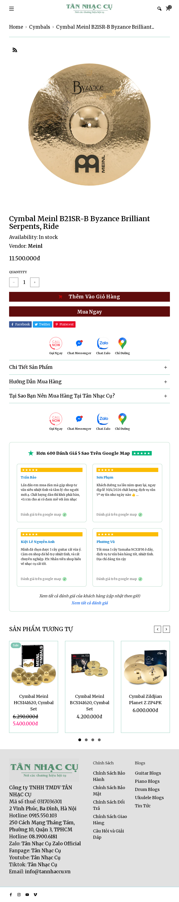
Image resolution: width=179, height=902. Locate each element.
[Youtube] (27, 894)
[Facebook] (11, 894)
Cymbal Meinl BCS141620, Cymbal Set (33, 703)
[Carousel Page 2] (86, 739)
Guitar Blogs (148, 773)
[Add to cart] (89, 297)
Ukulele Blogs (149, 797)
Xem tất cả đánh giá (89, 603)
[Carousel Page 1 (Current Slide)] (79, 739)
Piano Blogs (147, 781)
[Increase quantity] (34, 282)
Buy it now (89, 311)
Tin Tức (143, 805)
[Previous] (157, 629)
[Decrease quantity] (13, 282)
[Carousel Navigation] (162, 629)
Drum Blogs (147, 789)
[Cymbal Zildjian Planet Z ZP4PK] (89, 665)
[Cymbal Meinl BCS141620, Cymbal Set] (33, 665)
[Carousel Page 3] (92, 739)
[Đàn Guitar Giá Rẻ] (89, 8)
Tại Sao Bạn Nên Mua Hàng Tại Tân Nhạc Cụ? (62, 396)
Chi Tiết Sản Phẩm (31, 367)
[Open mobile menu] (11, 8)
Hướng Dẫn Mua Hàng (35, 382)
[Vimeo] (35, 894)
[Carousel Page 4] (99, 739)
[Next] (166, 629)
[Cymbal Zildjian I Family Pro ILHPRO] (145, 665)
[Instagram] (19, 894)
